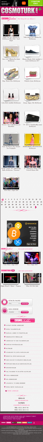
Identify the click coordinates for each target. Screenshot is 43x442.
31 (19, 204)
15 (5, 202)
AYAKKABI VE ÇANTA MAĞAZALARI (17, 352)
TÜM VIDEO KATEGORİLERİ (25, 271)
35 (34, 204)
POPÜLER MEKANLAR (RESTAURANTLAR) (19, 364)
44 (27, 207)
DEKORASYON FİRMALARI (14, 337)
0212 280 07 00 (20, 417)
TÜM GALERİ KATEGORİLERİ (25, 249)
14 (2, 202)
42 (20, 207)
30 (16, 204)
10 (29, 199)
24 (37, 202)
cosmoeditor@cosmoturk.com (21, 405)
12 (36, 199)
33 (27, 204)
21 (27, 202)
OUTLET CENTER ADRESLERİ (15, 325)
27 (5, 204)
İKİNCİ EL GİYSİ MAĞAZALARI (15, 356)
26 (2, 204)
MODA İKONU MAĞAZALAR (14, 387)
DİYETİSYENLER (11, 367)
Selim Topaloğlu (17, 418)
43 (24, 207)
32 (23, 204)
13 (40, 199)
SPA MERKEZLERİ (11, 379)
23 (34, 202)
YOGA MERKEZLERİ (12, 375)
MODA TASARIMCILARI (13, 329)
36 (37, 204)
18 (16, 202)
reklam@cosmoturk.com (21, 400)
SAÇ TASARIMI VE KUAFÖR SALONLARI (18, 371)
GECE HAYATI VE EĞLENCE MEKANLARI (18, 360)
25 (41, 202)
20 (23, 202)
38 (6, 207)
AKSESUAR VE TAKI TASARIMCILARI (17, 340)
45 (31, 207)
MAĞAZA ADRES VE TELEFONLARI (17, 333)
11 (32, 199)
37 (41, 204)
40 (13, 207)
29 (12, 204)
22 (30, 202)
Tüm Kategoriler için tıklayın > (26, 19)
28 (9, 204)
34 (30, 204)
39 (9, 207)
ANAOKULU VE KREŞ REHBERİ (15, 383)
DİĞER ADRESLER (13, 391)
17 (12, 202)
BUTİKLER (9, 348)
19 (19, 202)
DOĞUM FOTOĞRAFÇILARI (14, 344)
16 (9, 202)
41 (16, 207)
